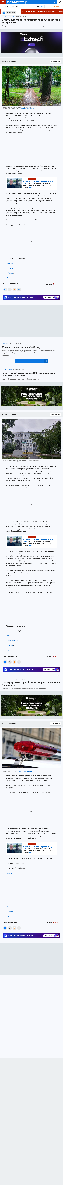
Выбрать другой (11, 12)
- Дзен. (8, 278)
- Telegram (9, 273)
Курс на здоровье (30, 11)
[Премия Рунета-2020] (25, 2)
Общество (25, 178)
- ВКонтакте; (10, 263)
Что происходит (11, 16)
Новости (4, 16)
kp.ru (56, 284)
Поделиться (56, 61)
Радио (41, 6)
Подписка (57, 6)
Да (4, 12)
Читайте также (5, 343)
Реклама (48, 6)
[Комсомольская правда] (15, 2)
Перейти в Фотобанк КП (27, 108)
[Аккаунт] (60, 2)
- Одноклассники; (12, 268)
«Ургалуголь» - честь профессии (46, 11)
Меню (3, 2)
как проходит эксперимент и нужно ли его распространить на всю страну (38, 184)
